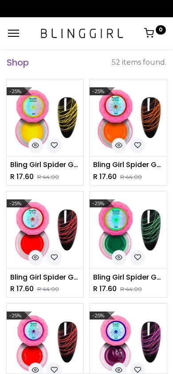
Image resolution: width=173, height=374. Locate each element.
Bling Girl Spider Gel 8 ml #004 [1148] (128, 165)
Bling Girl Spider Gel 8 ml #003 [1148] (45, 165)
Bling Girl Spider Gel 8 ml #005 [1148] (45, 277)
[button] (35, 145)
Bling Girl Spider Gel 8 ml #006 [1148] (128, 277)
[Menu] (13, 33)
